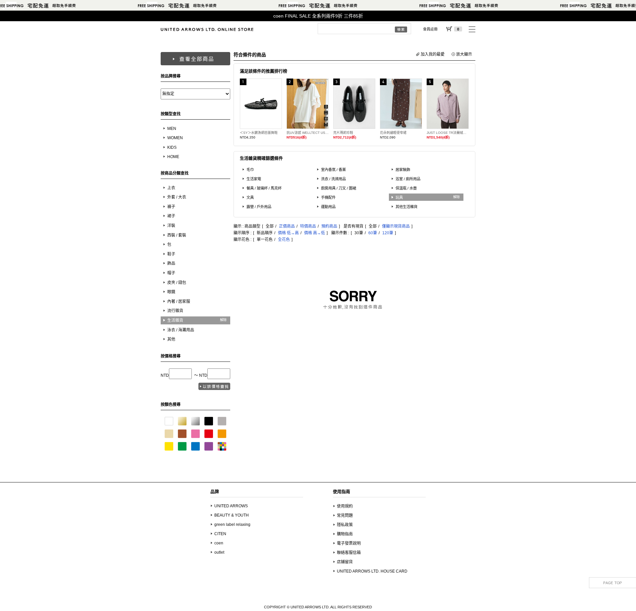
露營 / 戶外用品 (258, 207)
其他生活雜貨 (406, 207)
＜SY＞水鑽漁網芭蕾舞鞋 (259, 133)
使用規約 (345, 506)
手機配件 (328, 197)
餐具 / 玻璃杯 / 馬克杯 (264, 188)
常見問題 (345, 515)
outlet (219, 552)
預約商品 (329, 226)
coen (218, 543)
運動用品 (328, 207)
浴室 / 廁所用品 (408, 179)
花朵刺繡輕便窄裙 (393, 133)
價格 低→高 (288, 233)
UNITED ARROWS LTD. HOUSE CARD (372, 571)
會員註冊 (430, 29)
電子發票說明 (349, 543)
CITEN (220, 533)
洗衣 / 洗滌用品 (333, 179)
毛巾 (250, 170)
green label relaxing (232, 524)
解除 (223, 320)
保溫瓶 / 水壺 (406, 188)
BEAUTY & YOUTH (231, 515)
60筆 (372, 233)
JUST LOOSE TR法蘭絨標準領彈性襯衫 (448, 133)
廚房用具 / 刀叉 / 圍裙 (338, 188)
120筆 (387, 233)
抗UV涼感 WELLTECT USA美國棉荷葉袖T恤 (308, 133)
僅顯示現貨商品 (396, 226)
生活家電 (253, 179)
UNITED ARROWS (231, 506)
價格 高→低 (314, 233)
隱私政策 (345, 525)
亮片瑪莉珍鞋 (343, 133)
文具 (250, 197)
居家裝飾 (403, 170)
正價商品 (287, 226)
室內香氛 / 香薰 (333, 170)
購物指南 (345, 534)
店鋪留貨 (345, 562)
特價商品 (308, 226)
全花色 (284, 239)
